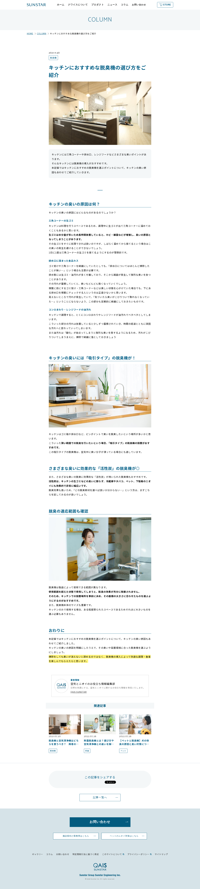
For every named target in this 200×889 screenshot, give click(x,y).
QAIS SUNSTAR (79, 691)
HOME (30, 33)
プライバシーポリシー (138, 854)
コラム (124, 5)
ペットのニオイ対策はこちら (124, 836)
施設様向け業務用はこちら (76, 836)
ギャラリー (37, 854)
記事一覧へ (100, 797)
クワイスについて (78, 5)
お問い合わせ (139, 5)
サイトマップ (161, 854)
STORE (167, 5)
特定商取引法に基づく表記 (85, 854)
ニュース (112, 5)
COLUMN (41, 33)
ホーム (60, 5)
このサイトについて (112, 854)
